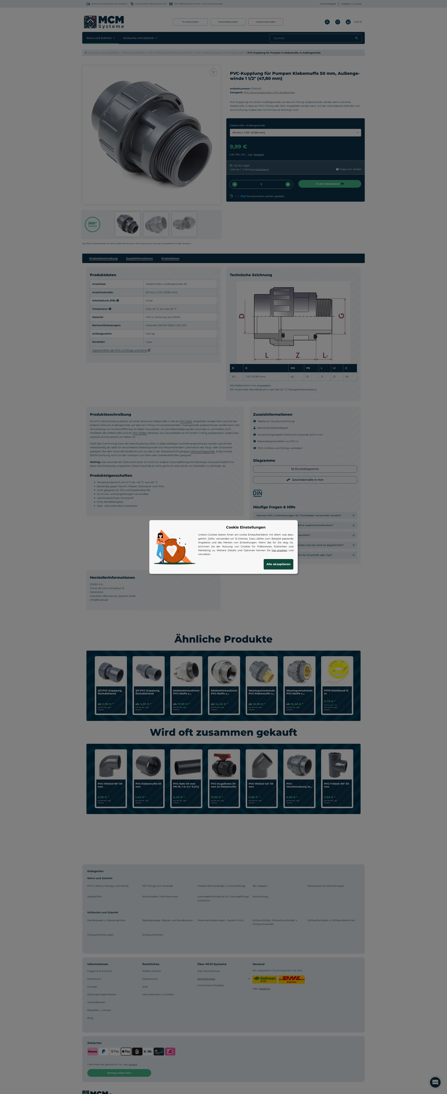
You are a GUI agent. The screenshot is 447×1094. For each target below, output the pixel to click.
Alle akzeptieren (278, 564)
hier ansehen (279, 550)
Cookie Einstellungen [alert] (246, 527)
